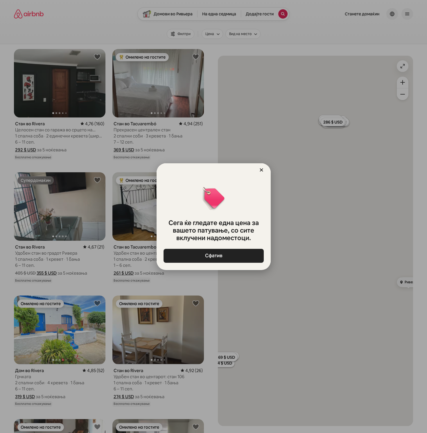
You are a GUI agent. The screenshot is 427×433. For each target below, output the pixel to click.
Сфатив (213, 256)
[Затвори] (261, 170)
